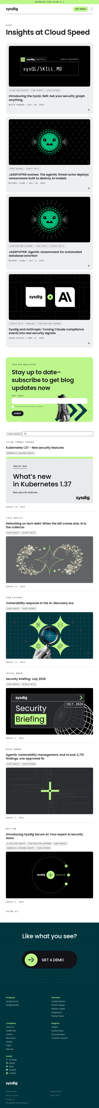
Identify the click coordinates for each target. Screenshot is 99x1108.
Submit (17, 413)
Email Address (18, 396)
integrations (56, 1012)
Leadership (11, 1030)
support (54, 1027)
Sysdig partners (58, 1001)
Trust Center (55, 1095)
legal (8, 1045)
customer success (59, 1038)
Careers (9, 1034)
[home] (12, 9)
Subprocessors (55, 1091)
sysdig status (57, 1030)
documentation (58, 1034)
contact (9, 1041)
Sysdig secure (12, 1001)
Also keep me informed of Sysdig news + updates (28, 406)
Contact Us (10, 1099)
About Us (10, 1027)
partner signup (58, 1005)
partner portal (57, 1016)
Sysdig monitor (12, 1005)
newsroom (11, 1038)
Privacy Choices (12, 1095)
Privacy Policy (11, 1091)
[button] (91, 9)
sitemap (9, 1049)
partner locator (58, 1008)
